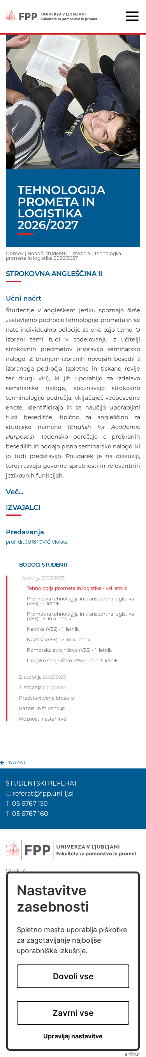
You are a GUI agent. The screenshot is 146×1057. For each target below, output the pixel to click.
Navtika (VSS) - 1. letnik (53, 629)
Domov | (17, 253)
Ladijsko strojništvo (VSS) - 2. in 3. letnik (72, 660)
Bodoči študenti (46, 253)
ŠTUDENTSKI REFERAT (41, 783)
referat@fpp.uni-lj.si (43, 793)
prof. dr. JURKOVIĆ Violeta (37, 542)
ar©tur (132, 1054)
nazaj (17, 762)
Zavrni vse (73, 1013)
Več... (14, 492)
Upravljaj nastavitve (73, 1036)
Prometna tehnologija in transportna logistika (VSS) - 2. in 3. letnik (80, 616)
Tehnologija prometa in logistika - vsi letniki (77, 588)
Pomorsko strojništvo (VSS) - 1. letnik (69, 650)
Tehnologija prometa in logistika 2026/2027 (63, 255)
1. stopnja (79, 253)
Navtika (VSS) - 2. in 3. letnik (58, 639)
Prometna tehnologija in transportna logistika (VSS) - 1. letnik (80, 601)
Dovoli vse (73, 976)
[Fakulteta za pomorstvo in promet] (51, 11)
